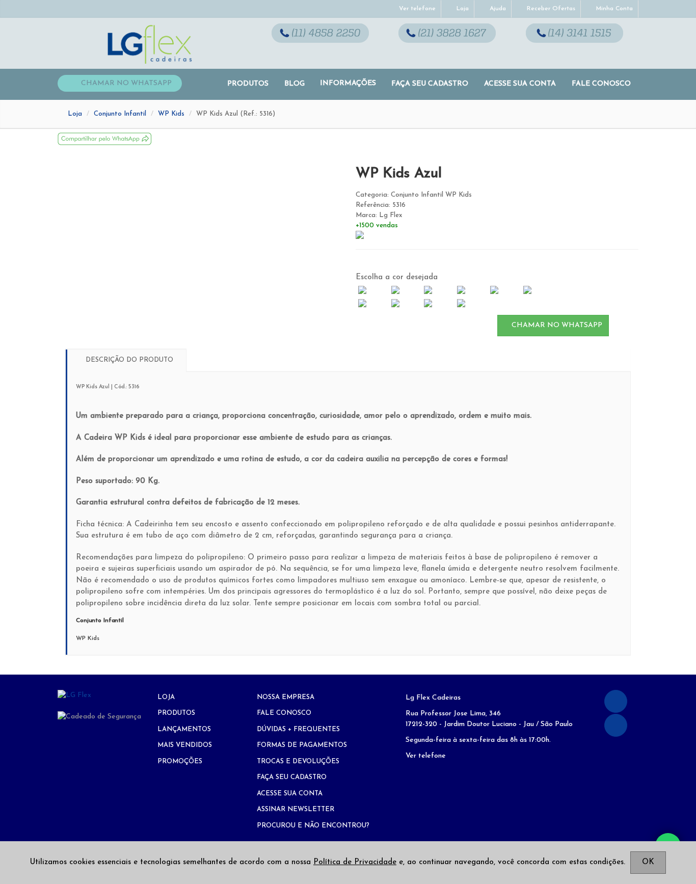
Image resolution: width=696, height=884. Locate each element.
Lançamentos (184, 729)
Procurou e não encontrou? (313, 825)
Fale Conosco (601, 84)
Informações (348, 83)
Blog (294, 84)
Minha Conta (613, 9)
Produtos (248, 84)
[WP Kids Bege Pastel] (405, 290)
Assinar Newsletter (295, 809)
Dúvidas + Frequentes (298, 729)
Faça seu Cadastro (429, 84)
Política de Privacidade (354, 862)
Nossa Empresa (285, 697)
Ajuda (497, 9)
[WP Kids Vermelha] (405, 303)
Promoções (179, 761)
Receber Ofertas (550, 9)
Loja (461, 9)
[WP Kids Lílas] (438, 303)
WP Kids (171, 114)
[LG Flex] (100, 695)
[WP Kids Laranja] (537, 290)
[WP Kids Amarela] (372, 303)
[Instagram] (615, 725)
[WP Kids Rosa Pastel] (438, 290)
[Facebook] (615, 701)
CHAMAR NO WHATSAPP (556, 325)
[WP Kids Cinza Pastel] (372, 290)
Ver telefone (416, 9)
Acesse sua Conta (520, 84)
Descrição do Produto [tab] (128, 360)
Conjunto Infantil (120, 114)
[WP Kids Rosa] (504, 290)
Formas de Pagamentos (302, 745)
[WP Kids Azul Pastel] (471, 290)
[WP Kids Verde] (471, 303)
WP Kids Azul (399, 174)
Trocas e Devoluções (298, 761)
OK (648, 862)
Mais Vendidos (184, 745)
